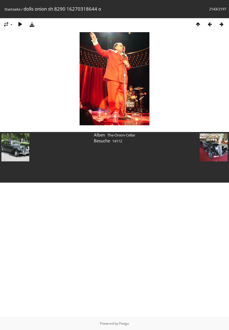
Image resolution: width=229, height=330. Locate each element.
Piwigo (124, 323)
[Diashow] (20, 24)
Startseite (12, 9)
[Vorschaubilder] (198, 24)
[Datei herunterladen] (32, 24)
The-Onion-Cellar (121, 135)
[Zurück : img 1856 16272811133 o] (210, 24)
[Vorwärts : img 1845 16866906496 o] (221, 24)
